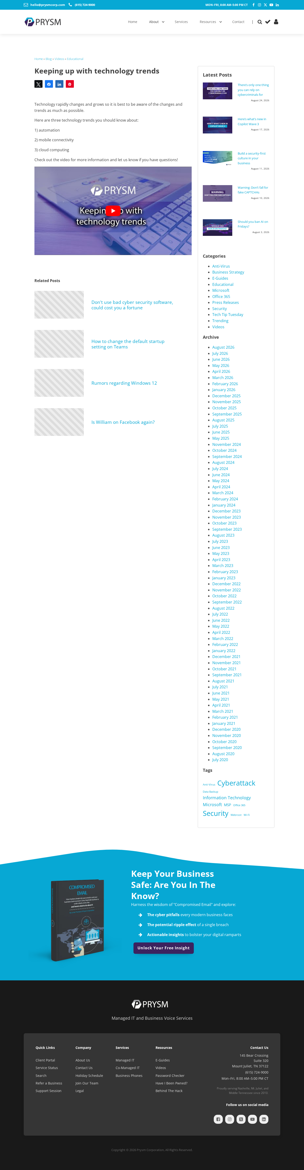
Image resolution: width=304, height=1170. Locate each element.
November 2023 (226, 517)
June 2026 (221, 359)
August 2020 (223, 753)
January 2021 (223, 723)
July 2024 (220, 468)
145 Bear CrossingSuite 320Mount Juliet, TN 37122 (250, 1060)
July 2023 (220, 541)
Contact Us (84, 1067)
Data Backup (210, 791)
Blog (49, 59)
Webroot (236, 815)
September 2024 (227, 456)
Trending (220, 320)
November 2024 (226, 444)
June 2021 (221, 693)
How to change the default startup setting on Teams (128, 343)
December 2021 (226, 656)
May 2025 (220, 438)
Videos (59, 59)
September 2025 (227, 414)
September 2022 (227, 602)
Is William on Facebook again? (123, 422)
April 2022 (221, 632)
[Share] (49, 83)
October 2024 (224, 450)
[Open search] (260, 21)
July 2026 (220, 353)
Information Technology (227, 797)
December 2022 (226, 583)
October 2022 (224, 596)
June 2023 (221, 547)
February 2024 (225, 499)
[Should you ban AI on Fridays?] (219, 227)
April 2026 (221, 371)
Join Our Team (87, 1083)
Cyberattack (236, 782)
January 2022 (223, 650)
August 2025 (223, 420)
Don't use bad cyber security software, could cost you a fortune (132, 304)
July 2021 (220, 687)
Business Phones (129, 1075)
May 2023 (220, 553)
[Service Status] (268, 22)
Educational (75, 59)
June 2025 (221, 432)
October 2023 (224, 523)
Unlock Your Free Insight (164, 948)
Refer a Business (49, 1083)
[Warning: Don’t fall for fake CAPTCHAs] (219, 193)
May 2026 (220, 365)
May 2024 (220, 480)
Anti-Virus (221, 266)
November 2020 (226, 735)
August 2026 (223, 347)
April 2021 (221, 705)
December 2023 (226, 511)
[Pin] (70, 83)
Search (41, 1075)
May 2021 (220, 699)
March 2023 (222, 565)
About (154, 21)
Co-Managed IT (128, 1067)
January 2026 (223, 389)
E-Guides (220, 278)
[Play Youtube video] (113, 211)
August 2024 (223, 462)
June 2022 (221, 620)
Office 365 (221, 296)
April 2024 (221, 486)
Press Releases (225, 302)
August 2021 (223, 681)
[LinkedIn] (277, 5)
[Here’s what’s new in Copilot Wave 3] (219, 125)
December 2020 (226, 729)
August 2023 (223, 535)
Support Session (49, 1090)
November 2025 (226, 401)
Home (38, 59)
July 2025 (220, 426)
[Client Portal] (276, 22)
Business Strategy (228, 272)
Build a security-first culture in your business (252, 158)
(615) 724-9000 (256, 1072)
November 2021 (226, 662)
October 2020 (224, 741)
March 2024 (222, 492)
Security (219, 308)
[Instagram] (259, 5)
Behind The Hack (169, 1090)
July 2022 (220, 614)
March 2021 (222, 711)
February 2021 (225, 717)
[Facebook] (253, 5)
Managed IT (125, 1060)
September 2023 (227, 529)
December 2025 (226, 395)
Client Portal (45, 1060)
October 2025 (224, 408)
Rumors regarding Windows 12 (124, 383)
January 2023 (223, 577)
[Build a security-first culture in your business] (219, 158)
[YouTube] (271, 5)
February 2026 (225, 383)
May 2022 (220, 626)
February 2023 (225, 571)
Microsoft (220, 290)
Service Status (47, 1067)
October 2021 (224, 669)
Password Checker (170, 1075)
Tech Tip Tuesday (227, 314)
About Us (83, 1060)
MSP (227, 804)
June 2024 (221, 474)
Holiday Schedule (89, 1075)
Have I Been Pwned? (171, 1083)
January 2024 (223, 505)
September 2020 (227, 747)
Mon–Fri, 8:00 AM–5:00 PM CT (226, 5)
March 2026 (222, 377)
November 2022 (226, 590)
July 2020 (220, 759)
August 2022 (223, 608)
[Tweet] (38, 83)
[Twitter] (265, 5)
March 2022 (222, 638)
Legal (80, 1090)
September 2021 (227, 674)
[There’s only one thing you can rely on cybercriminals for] (219, 90)
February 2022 (225, 644)
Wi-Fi (247, 815)
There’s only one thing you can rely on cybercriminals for (253, 90)
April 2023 (221, 559)
